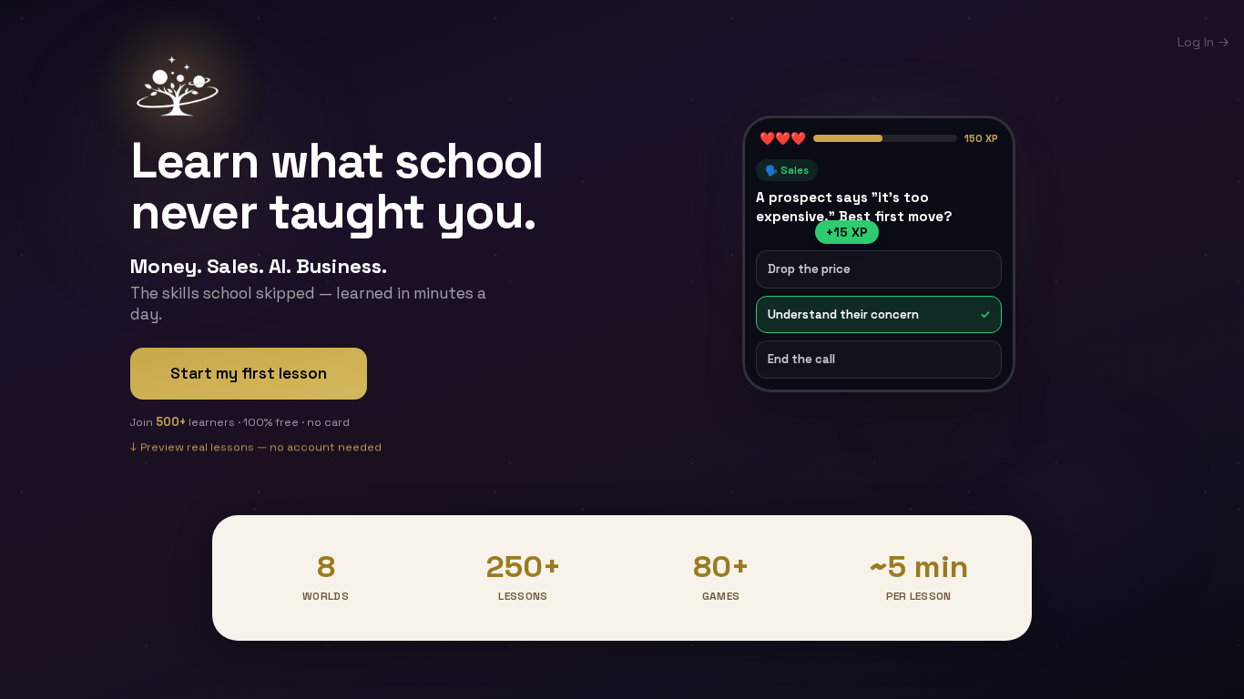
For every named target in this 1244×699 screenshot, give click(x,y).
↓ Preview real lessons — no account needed (256, 449)
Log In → (1203, 42)
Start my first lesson (248, 373)
